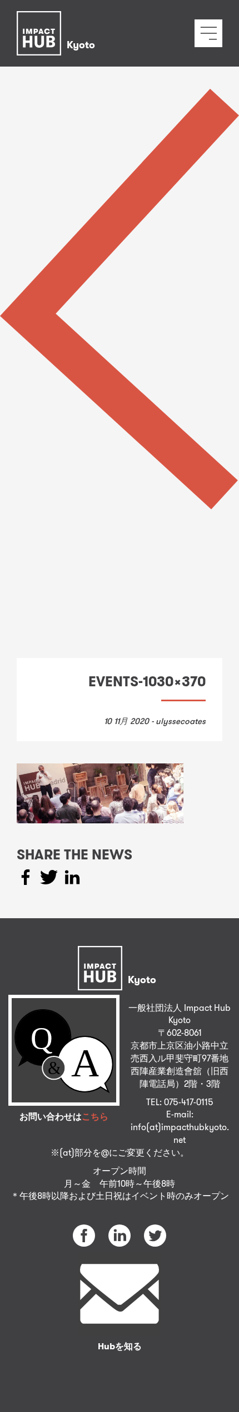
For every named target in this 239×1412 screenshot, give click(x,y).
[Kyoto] (59, 19)
